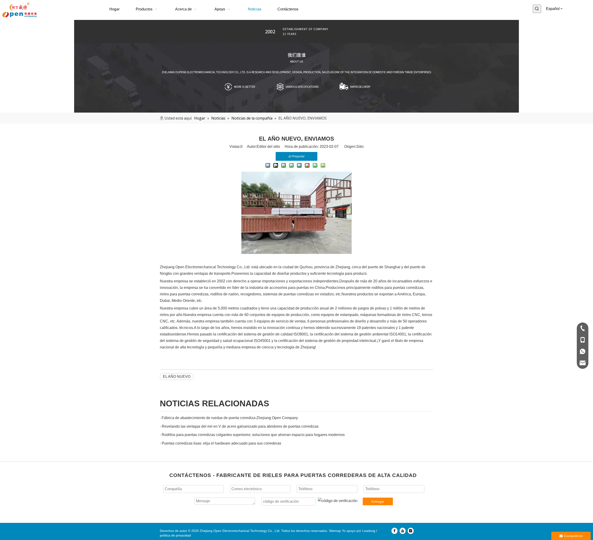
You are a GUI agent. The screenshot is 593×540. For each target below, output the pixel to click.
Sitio (360, 146)
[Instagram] (411, 530)
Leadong (368, 531)
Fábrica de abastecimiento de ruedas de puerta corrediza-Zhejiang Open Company (230, 418)
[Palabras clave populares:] (537, 9)
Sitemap (335, 531)
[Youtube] (403, 530)
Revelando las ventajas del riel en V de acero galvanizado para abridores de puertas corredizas (240, 426)
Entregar (378, 501)
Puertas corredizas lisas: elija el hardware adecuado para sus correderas (221, 443)
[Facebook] (394, 530)
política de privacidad (175, 535)
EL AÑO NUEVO (176, 377)
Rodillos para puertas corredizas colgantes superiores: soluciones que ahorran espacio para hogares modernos (253, 435)
